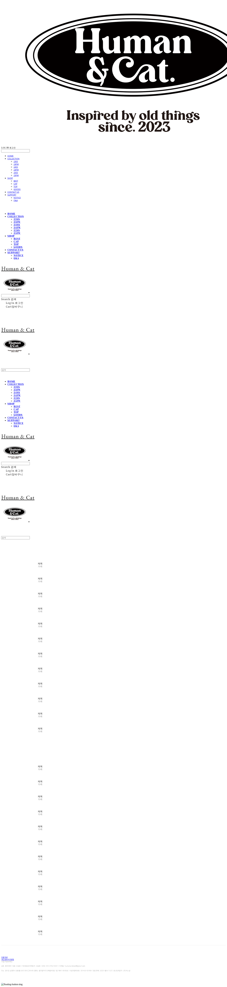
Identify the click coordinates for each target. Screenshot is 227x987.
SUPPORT (11, 194)
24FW (16, 169)
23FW (16, 164)
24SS (16, 167)
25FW (16, 175)
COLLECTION (13, 158)
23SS (16, 161)
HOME (10, 155)
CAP (15, 183)
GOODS (17, 189)
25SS (16, 172)
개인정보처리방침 (7, 959)
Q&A (16, 200)
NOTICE (17, 197)
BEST (16, 181)
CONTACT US (13, 192)
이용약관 (4, 957)
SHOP (10, 178)
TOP (15, 186)
